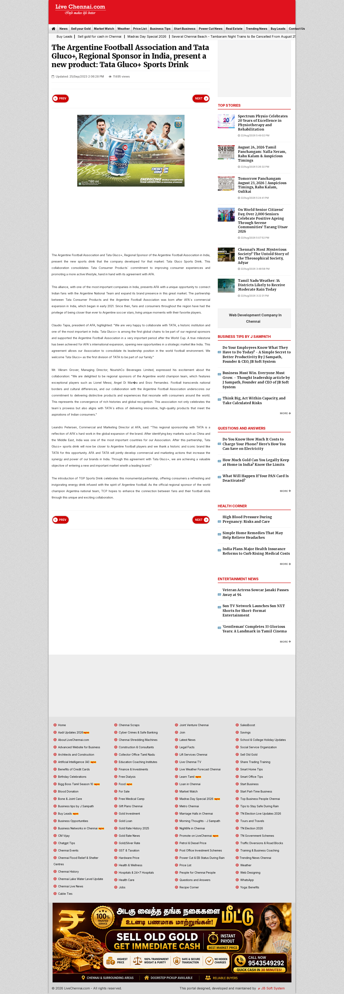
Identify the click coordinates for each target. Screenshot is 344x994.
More (284, 413)
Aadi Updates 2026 (70, 732)
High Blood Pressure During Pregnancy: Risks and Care (247, 519)
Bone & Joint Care (69, 798)
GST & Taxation (128, 850)
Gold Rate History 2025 (133, 828)
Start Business (184, 28)
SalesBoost (247, 725)
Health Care (126, 880)
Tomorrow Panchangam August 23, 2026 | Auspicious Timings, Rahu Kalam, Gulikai (262, 185)
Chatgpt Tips (66, 843)
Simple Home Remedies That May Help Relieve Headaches (253, 535)
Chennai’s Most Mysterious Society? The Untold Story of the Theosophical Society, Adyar (263, 256)
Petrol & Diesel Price (192, 843)
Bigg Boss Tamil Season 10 (75, 784)
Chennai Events (67, 850)
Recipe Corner (189, 887)
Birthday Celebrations (71, 776)
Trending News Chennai (255, 857)
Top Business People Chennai (259, 798)
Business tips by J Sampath (75, 806)
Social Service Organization (258, 747)
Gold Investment (129, 813)
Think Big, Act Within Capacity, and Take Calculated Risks (254, 400)
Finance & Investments (133, 769)
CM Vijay (63, 835)
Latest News (187, 739)
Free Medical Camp (131, 798)
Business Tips (160, 28)
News (64, 28)
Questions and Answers (194, 880)
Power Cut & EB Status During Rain (202, 857)
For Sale (124, 791)
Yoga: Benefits (249, 887)
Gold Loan (125, 821)
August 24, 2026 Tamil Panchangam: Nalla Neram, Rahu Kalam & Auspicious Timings (262, 153)
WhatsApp (246, 880)
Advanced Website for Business (78, 747)
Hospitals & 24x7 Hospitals (136, 872)
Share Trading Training (254, 762)
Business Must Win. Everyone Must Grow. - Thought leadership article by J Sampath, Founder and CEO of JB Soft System (256, 380)
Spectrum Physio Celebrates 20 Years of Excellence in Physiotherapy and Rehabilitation (263, 122)
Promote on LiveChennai (196, 835)
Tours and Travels (251, 821)
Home (61, 725)
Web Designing (249, 872)
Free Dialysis (127, 776)
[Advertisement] (202, 11)
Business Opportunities (72, 821)
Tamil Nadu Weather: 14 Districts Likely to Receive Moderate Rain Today (261, 285)
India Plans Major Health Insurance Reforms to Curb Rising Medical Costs (256, 551)
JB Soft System (272, 988)
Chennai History (68, 871)
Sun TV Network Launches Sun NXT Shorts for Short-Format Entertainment (254, 610)
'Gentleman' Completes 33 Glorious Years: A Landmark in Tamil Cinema (255, 629)
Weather (123, 28)
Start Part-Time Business (255, 791)
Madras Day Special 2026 (100, 36)
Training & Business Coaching (259, 850)
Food (122, 784)
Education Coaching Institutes (137, 762)
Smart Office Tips (251, 776)
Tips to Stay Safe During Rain (259, 806)
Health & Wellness (130, 865)
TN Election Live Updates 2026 (260, 813)
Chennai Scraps (129, 725)
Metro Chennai (189, 806)
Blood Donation (67, 791)
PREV (62, 98)
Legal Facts (186, 747)
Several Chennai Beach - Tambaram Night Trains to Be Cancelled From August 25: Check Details (197, 36)
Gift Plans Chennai (130, 806)
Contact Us (297, 28)
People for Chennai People (197, 872)
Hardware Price (128, 857)
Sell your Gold (81, 28)
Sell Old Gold (248, 754)
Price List (140, 28)
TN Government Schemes (256, 835)
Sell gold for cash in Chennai (52, 36)
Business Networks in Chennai (77, 828)
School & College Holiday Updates (262, 739)
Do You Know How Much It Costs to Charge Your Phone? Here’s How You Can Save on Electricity (254, 444)
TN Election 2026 (251, 828)
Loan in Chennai (189, 784)
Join (182, 732)
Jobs (121, 887)
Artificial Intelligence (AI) (73, 762)
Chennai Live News (70, 886)
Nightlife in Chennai (192, 828)
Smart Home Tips (251, 769)
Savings (245, 732)
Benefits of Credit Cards (73, 769)
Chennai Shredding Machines (137, 739)
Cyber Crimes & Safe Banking (138, 732)
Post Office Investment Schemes (200, 850)
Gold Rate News (129, 835)
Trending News (256, 28)
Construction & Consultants (136, 747)
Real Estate (234, 28)
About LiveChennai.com (73, 739)
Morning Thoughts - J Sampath (199, 821)
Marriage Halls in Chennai (196, 813)
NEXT (199, 98)
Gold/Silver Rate (129, 843)
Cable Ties (64, 893)
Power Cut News (211, 28)
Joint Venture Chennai (194, 725)
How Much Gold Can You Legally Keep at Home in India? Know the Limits (256, 462)
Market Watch (104, 28)
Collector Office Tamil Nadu (136, 754)
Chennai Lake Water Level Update (80, 879)
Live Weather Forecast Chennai (200, 769)
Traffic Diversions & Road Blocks (261, 843)
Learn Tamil (187, 776)
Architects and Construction (75, 754)
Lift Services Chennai (193, 754)
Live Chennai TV (190, 762)
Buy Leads (278, 28)
